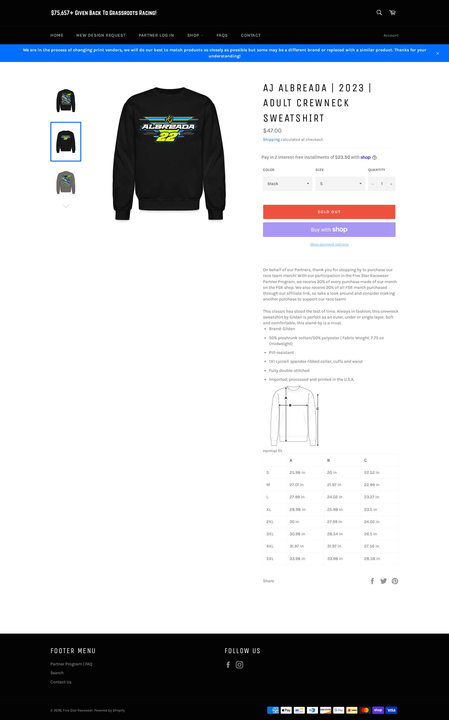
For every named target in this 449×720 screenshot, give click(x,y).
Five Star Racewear (78, 710)
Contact (251, 35)
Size (320, 170)
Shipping (271, 139)
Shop (194, 35)
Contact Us (60, 682)
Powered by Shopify (109, 710)
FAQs (222, 35)
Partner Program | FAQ (71, 664)
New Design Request (101, 35)
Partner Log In (156, 35)
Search (57, 672)
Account (391, 35)
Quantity (376, 170)
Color (269, 170)
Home (56, 35)
